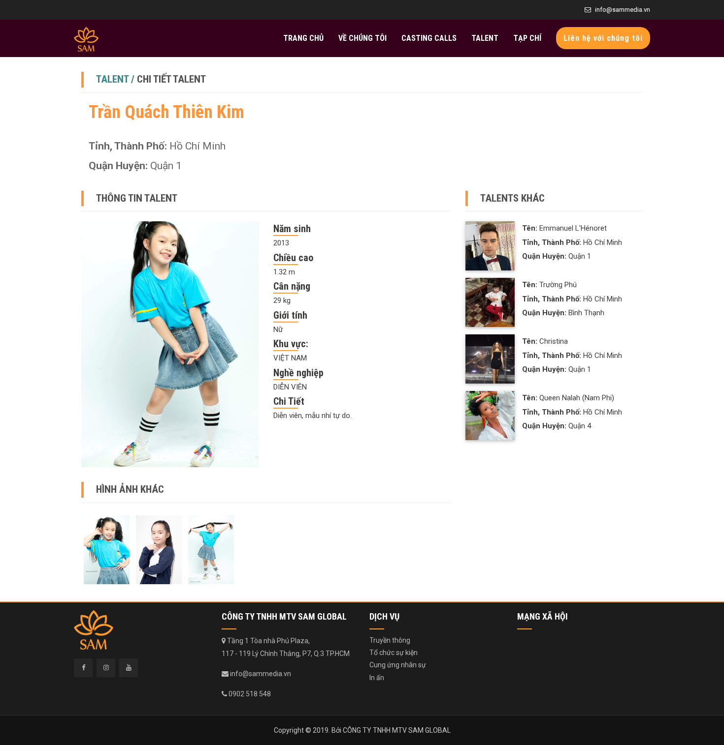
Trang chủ (303, 38)
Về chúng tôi (362, 38)
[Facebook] (83, 667)
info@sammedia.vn (622, 9)
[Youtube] (128, 667)
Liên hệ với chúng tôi (603, 38)
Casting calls (429, 38)
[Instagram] (106, 667)
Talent (484, 38)
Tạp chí (527, 38)
